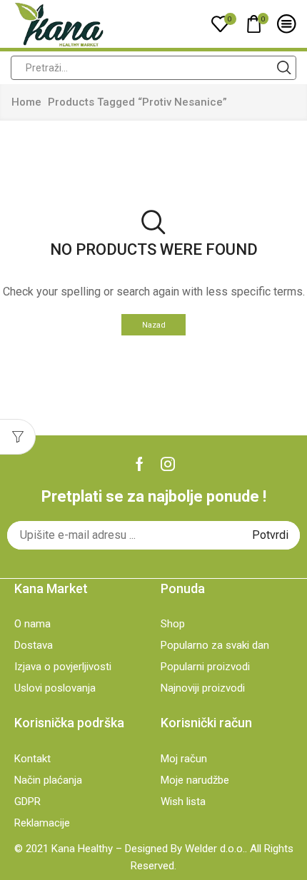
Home (26, 102)
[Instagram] (168, 464)
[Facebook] (139, 464)
